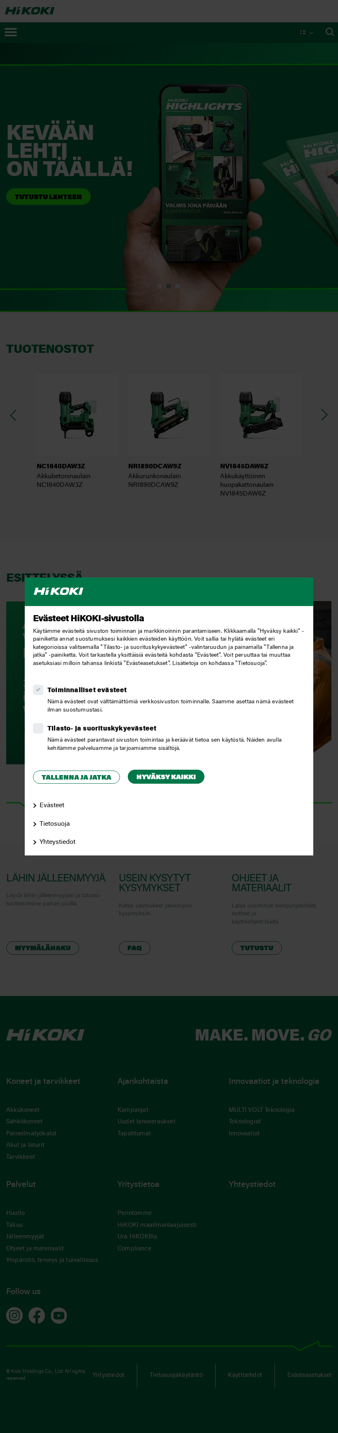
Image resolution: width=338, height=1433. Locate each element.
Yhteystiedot (57, 842)
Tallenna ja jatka (76, 778)
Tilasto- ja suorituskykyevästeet (101, 729)
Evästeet (52, 805)
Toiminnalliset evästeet (87, 690)
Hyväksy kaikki (166, 777)
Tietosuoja (55, 824)
